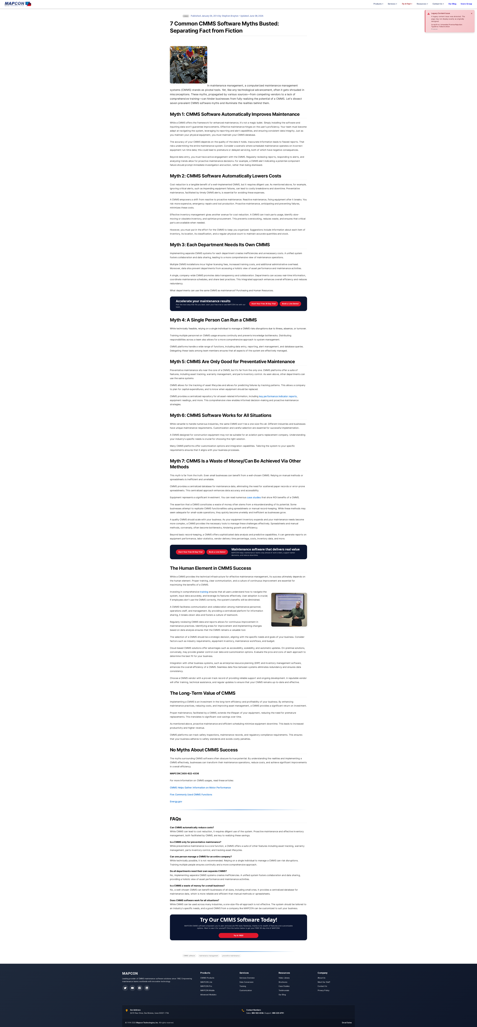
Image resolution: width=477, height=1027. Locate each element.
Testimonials (284, 990)
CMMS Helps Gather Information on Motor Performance (200, 787)
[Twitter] (125, 988)
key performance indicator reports (278, 396)
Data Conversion (246, 982)
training (204, 591)
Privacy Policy (323, 990)
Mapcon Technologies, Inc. (147, 1023)
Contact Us (437, 4)
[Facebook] (140, 988)
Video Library (284, 978)
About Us (321, 978)
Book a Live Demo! (290, 303)
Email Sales (347, 1023)
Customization (245, 990)
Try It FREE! (238, 935)
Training (242, 986)
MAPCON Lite (206, 982)
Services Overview (247, 978)
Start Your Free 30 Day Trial (264, 303)
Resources (421, 4)
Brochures (283, 982)
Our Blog (282, 995)
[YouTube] (132, 988)
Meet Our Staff (324, 982)
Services (391, 4)
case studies (254, 497)
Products (378, 4)
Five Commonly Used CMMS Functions (191, 794)
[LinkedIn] (147, 988)
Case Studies (284, 986)
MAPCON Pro (206, 986)
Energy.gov (176, 801)
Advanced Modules (208, 995)
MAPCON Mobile (207, 990)
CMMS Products (207, 978)
